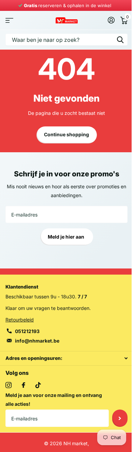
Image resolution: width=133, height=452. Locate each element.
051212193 (27, 331)
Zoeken (120, 40)
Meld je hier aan (66, 237)
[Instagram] (8, 385)
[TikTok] (38, 385)
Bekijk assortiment (9, 20)
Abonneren (120, 418)
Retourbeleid (19, 320)
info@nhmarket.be (37, 341)
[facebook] (23, 385)
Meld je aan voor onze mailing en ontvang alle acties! (53, 399)
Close (66, 358)
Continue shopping (66, 134)
